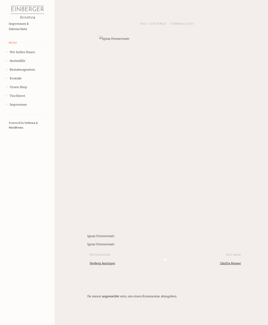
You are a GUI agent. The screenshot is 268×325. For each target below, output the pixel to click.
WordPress (16, 127)
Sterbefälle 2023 (182, 23)
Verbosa (29, 123)
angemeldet (110, 296)
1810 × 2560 (148, 23)
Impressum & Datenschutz (19, 26)
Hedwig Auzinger (102, 263)
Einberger (27, 10)
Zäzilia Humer (230, 263)
